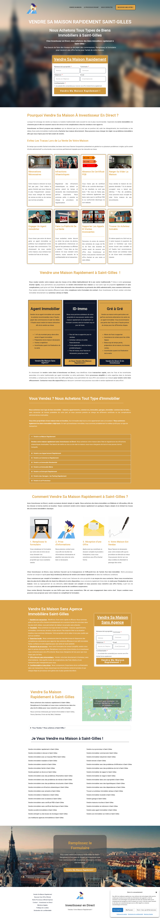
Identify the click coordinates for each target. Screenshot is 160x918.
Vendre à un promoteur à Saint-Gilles (99, 749)
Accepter (118, 910)
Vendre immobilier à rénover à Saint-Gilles (42, 753)
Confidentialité (59, 83)
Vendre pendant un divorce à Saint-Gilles (42, 772)
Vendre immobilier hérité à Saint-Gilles (41, 768)
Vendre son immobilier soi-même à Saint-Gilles (102, 814)
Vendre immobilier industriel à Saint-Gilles (101, 757)
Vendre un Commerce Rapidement (46, 458)
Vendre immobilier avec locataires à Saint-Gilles (44, 799)
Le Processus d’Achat (91, 7)
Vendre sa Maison (75, 7)
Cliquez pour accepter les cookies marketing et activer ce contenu (107, 703)
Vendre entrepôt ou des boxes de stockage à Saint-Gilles (48, 814)
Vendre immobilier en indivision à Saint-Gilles (102, 806)
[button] (156, 892)
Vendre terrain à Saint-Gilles (96, 761)
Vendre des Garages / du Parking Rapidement (50, 476)
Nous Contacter (106, 7)
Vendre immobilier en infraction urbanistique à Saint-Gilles (48, 787)
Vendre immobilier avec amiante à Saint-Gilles (44, 791)
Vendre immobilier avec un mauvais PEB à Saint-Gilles (46, 757)
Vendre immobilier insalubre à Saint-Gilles (42, 761)
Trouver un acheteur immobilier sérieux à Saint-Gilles (104, 791)
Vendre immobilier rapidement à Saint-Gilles (43, 749)
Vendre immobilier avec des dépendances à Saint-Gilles (105, 787)
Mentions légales (148, 914)
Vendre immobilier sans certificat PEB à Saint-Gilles (46, 802)
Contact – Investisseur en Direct (42, 902)
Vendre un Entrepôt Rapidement (45, 471)
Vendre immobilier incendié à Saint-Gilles (100, 795)
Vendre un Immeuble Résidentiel (45, 462)
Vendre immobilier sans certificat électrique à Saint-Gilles (48, 806)
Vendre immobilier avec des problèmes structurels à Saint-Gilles (50, 783)
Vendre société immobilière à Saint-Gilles (42, 810)
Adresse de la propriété (62, 66)
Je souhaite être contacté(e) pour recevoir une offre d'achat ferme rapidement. (79, 86)
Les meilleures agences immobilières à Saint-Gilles (46, 818)
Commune (84, 66)
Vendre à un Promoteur (42, 481)
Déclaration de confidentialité (135, 914)
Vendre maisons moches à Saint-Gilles (99, 802)
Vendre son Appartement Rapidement (47, 453)
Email (82, 75)
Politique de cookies (122, 914)
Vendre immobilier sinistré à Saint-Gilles (42, 764)
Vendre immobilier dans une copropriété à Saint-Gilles (105, 780)
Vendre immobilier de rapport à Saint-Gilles (101, 772)
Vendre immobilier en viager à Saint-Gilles (100, 776)
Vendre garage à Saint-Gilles (96, 799)
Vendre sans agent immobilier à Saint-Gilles (101, 810)
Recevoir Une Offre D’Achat (42, 897)
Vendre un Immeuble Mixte (43, 467)
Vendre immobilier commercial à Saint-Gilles (102, 753)
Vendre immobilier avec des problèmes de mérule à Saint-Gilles (50, 780)
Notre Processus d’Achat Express (42, 900)
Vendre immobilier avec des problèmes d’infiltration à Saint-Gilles (109, 764)
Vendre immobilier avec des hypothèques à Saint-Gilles (105, 783)
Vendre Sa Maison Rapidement (42, 894)
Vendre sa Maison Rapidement (44, 436)
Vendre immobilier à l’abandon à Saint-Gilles (43, 795)
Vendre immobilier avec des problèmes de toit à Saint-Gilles (107, 768)
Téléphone (58, 75)
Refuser (129, 910)
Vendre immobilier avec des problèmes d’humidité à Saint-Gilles (50, 776)
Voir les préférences (146, 910)
